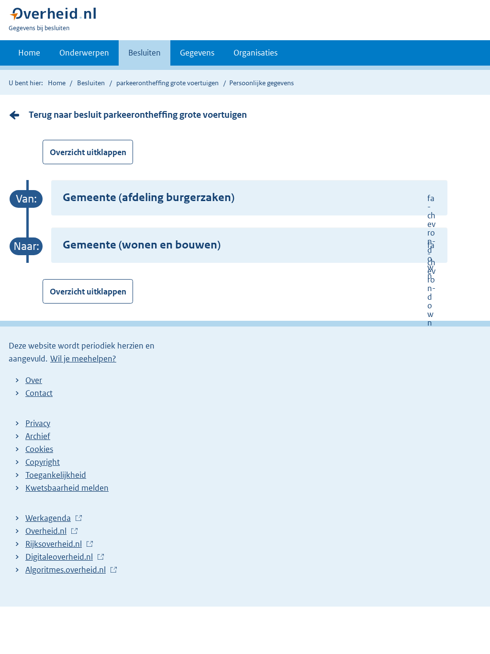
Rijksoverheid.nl (56, 544)
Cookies (39, 449)
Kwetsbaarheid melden (67, 488)
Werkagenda (50, 518)
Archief (37, 436)
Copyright (42, 462)
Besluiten (144, 52)
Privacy (37, 423)
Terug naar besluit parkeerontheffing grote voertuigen (138, 114)
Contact (39, 393)
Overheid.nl (48, 531)
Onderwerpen (84, 52)
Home (29, 52)
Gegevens (197, 52)
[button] (249, 197)
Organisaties (256, 52)
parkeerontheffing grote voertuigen (167, 83)
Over (33, 380)
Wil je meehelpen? (83, 358)
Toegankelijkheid (55, 475)
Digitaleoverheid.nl (61, 557)
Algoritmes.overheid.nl (68, 570)
